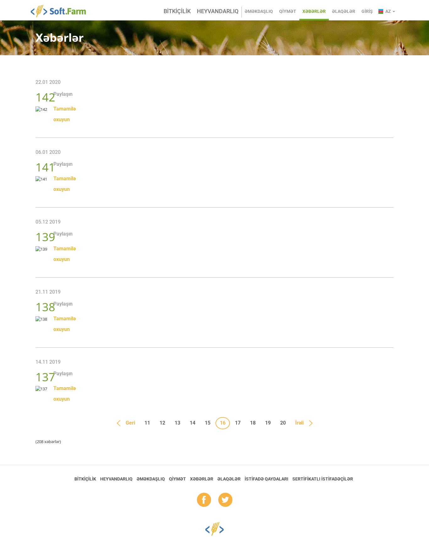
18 (253, 423)
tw (225, 500)
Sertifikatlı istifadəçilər (322, 478)
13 (177, 423)
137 (45, 377)
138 (45, 307)
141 (45, 167)
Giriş (367, 11)
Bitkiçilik (177, 11)
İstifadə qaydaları (266, 478)
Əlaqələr (343, 11)
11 (147, 423)
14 (192, 423)
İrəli (299, 423)
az (388, 11)
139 (45, 237)
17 (238, 423)
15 (207, 423)
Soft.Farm (62, 11)
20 (283, 423)
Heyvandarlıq (217, 11)
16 (222, 423)
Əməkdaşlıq (259, 11)
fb (204, 500)
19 (268, 423)
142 (45, 97)
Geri (130, 423)
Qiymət (287, 11)
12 (162, 423)
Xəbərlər (314, 11)
